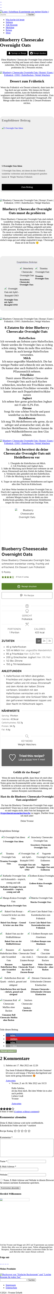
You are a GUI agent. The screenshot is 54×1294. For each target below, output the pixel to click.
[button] (3, 577)
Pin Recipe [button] (28, 595)
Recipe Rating (6, 1131)
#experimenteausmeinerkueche (15, 813)
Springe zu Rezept (18, 53)
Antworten (11, 1080)
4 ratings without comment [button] (26, 1111)
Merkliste (10, 27)
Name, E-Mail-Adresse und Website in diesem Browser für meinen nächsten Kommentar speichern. (27, 1181)
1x (38, 641)
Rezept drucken (39, 53)
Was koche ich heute (15, 19)
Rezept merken (8, 1051)
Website (3, 1174)
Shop (8, 32)
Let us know (25, 759)
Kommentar (6, 1137)
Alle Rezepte (12, 25)
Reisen (9, 30)
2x (44, 641)
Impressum (11, 1285)
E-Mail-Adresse (8, 1166)
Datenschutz (11, 1287)
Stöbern (9, 22)
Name (3, 1161)
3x (49, 641)
